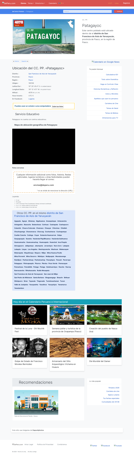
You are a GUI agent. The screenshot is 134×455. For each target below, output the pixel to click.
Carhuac (45, 225)
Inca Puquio (62, 242)
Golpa (59, 235)
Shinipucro (18, 281)
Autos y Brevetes (112, 94)
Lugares (31, 99)
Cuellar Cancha (20, 235)
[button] (61, 3)
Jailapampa (29, 246)
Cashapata (54, 225)
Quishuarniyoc (51, 267)
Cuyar (36, 235)
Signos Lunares (113, 395)
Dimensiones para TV (110, 118)
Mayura (37, 253)
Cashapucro (63, 225)
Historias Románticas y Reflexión (106, 89)
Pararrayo (67, 260)
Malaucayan (63, 249)
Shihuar (67, 278)
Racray (68, 267)
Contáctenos (62, 444)
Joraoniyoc (48, 246)
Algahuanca (40, 221)
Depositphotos (38, 430)
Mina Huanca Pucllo (54, 253)
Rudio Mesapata (43, 270)
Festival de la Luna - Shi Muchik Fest (29, 330)
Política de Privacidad (45, 444)
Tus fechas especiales (111, 398)
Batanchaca (36, 225)
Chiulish (64, 228)
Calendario (52, 3)
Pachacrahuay (28, 260)
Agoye (24, 221)
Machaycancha (44, 249)
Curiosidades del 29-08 (110, 402)
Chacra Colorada (28, 228)
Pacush (59, 260)
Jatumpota (39, 246)
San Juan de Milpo (51, 274)
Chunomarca (31, 232)
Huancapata (43, 242)
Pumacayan (63, 263)
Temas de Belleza (112, 113)
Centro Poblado (19, 11)
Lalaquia (66, 246)
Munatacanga (60, 256)
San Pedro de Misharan (23, 278)
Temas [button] (30, 3)
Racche (61, 267)
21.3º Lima (113, 3)
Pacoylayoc (50, 260)
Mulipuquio (50, 256)
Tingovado (41, 281)
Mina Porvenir (19, 256)
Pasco (31, 77)
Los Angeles (32, 249)
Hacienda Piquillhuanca (42, 239)
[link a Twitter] (93, 445)
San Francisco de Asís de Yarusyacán (42, 74)
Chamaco (40, 228)
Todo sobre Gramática (110, 79)
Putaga (36, 267)
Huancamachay (32, 242)
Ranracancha (19, 270)
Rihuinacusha (31, 270)
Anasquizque (51, 221)
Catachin (17, 228)
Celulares (119, 11)
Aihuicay (31, 221)
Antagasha (18, 225)
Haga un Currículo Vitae (109, 84)
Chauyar (48, 228)
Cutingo (30, 235)
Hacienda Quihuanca (59, 239)
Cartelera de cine (112, 391)
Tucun (62, 281)
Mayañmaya (28, 253)
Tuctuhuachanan (52, 281)
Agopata (17, 221)
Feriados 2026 (114, 388)
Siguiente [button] (24, 61)
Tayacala (32, 281)
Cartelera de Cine (112, 103)
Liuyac (24, 249)
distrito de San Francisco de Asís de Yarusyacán (38, 214)
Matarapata (18, 253)
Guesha (29, 239)
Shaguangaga (50, 278)
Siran (26, 281)
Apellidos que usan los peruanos (106, 99)
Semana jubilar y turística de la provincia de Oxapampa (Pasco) (66, 330)
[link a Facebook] (105, 445)
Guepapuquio (19, 239)
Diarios (23, 3)
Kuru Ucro (58, 246)
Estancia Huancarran (48, 235)
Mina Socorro (31, 256)
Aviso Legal (29, 444)
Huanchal (53, 242)
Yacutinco (43, 285)
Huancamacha (19, 242)
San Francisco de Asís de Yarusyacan (28, 274)
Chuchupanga (19, 232)
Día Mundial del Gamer (99, 361)
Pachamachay (40, 260)
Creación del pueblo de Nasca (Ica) (103, 330)
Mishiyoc (41, 256)
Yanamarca (62, 285)
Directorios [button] (39, 3)
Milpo (44, 253)
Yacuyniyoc (52, 285)
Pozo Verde (52, 263)
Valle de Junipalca (21, 285)
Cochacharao (50, 232)
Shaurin (60, 278)
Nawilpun (17, 260)
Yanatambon (19, 288)
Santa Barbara (38, 278)
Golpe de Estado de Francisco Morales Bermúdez (28, 362)
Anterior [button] (16, 61)
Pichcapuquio (28, 263)
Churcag (40, 232)
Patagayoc (18, 263)
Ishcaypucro (19, 246)
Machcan (54, 249)
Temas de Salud (112, 108)
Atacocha (27, 225)
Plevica (44, 263)
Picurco (38, 263)
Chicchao (56, 228)
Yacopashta (33, 285)
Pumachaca (18, 267)
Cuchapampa (61, 232)
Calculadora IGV (112, 75)
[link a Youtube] (118, 445)
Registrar (126, 3)
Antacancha (62, 221)
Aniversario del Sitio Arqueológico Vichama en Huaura (64, 364)
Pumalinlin (28, 267)
